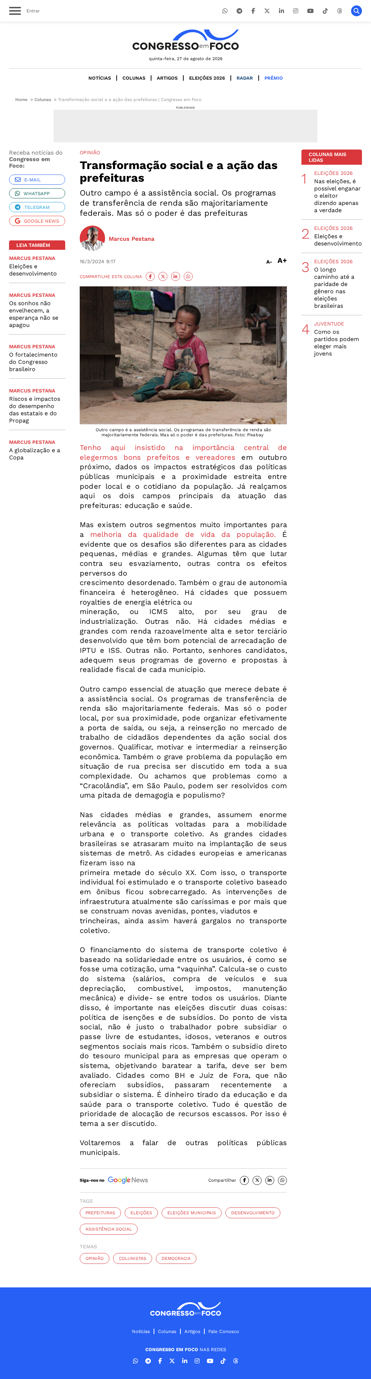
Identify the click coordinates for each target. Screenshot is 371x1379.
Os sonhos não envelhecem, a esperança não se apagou (33, 314)
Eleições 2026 (207, 78)
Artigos (167, 78)
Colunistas (132, 1258)
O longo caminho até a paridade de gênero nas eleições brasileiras (334, 287)
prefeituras (100, 1212)
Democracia (176, 1258)
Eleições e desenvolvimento (33, 270)
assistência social (109, 1229)
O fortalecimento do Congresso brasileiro (33, 362)
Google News (41, 221)
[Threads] (339, 11)
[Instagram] (295, 11)
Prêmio (273, 78)
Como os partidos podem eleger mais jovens (336, 342)
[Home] (185, 39)
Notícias (99, 78)
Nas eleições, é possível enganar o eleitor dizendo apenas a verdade (337, 196)
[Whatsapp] (225, 11)
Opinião (95, 1258)
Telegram (37, 207)
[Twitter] (267, 11)
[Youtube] (310, 11)
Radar (245, 78)
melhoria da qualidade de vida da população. (183, 534)
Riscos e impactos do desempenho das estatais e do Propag (34, 409)
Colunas (133, 78)
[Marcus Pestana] (92, 239)
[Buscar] (356, 10)
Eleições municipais (191, 1212)
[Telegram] (239, 11)
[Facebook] (253, 11)
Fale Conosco (223, 1331)
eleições (141, 1212)
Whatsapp (37, 193)
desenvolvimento (253, 1212)
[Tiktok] (325, 11)
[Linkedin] (281, 11)
